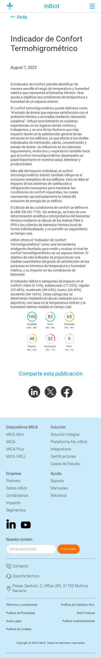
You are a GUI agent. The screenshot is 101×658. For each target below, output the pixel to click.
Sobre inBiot (16, 488)
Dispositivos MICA (22, 427)
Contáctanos (17, 495)
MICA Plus (15, 449)
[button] (92, 6)
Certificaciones (63, 456)
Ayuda (56, 473)
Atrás (22, 17)
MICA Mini (15, 434)
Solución (58, 427)
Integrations (60, 449)
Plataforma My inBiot (68, 441)
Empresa (13, 473)
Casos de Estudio (65, 463)
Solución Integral (64, 434)
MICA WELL (16, 456)
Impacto (13, 503)
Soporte (57, 481)
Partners (13, 481)
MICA (10, 441)
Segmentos (15, 510)
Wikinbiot (58, 495)
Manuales (59, 488)
